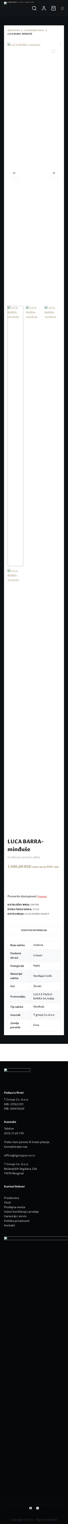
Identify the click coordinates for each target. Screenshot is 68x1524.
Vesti (7, 1202)
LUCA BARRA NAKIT (37, 914)
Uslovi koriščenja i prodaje (21, 1212)
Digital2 (53, 1520)
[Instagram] (37, 1508)
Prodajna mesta (14, 1207)
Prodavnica (11, 1198)
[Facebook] (30, 1508)
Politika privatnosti (16, 1221)
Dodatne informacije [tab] (34, 930)
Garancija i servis (15, 1216)
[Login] (44, 8)
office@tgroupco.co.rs (19, 1155)
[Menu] (62, 8)
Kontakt (9, 1225)
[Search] (34, 8)
